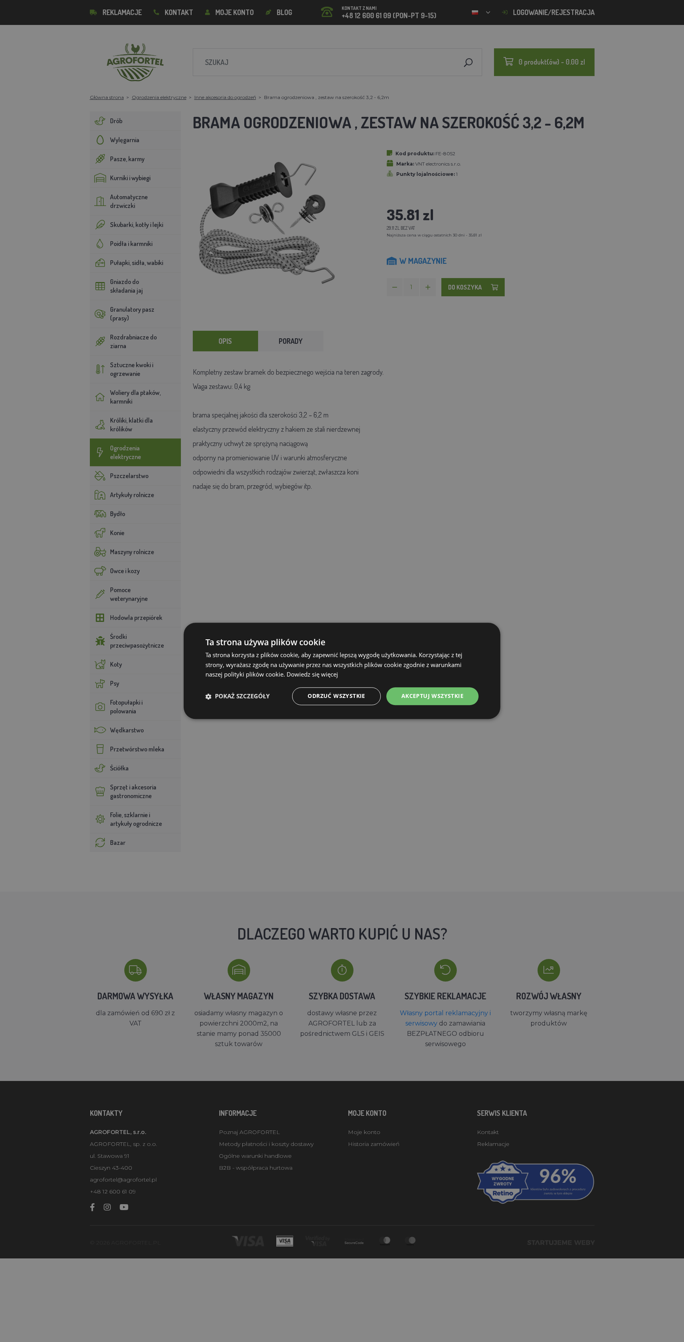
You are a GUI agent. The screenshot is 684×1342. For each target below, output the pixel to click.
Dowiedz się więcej (312, 675)
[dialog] (342, 671)
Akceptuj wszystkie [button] (432, 696)
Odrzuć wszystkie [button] (336, 696)
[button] (237, 696)
